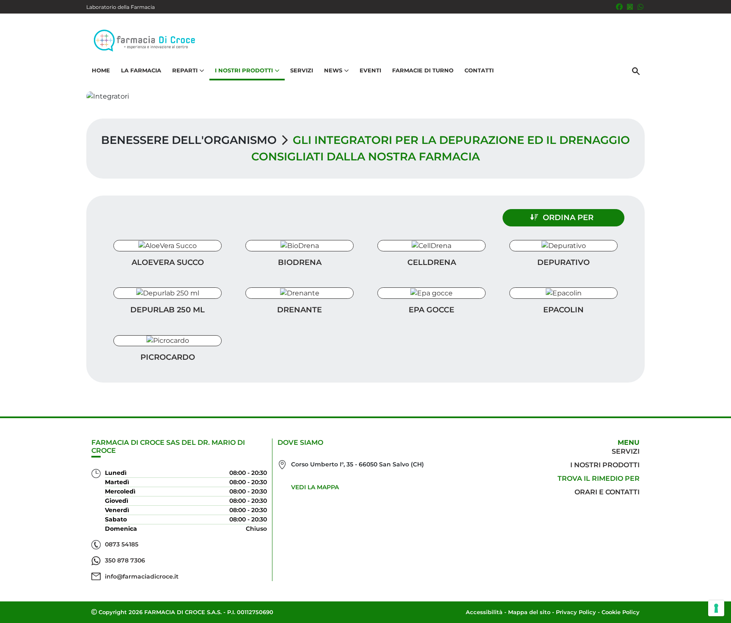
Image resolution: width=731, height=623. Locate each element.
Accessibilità (484, 612)
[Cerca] (636, 70)
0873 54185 (121, 544)
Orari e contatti (607, 492)
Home (101, 70)
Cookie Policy (621, 612)
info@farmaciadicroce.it (142, 576)
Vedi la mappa (315, 487)
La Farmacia (141, 70)
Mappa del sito (529, 612)
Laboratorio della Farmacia (120, 7)
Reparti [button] (185, 70)
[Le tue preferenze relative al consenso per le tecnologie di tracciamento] (716, 608)
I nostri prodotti (605, 465)
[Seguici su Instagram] (630, 7)
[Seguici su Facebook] (619, 7)
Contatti (479, 70)
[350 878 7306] (640, 7)
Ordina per (568, 217)
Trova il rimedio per (599, 478)
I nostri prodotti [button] (244, 70)
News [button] (333, 70)
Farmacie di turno (422, 70)
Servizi (301, 70)
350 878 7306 (125, 560)
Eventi (370, 70)
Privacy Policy (576, 612)
